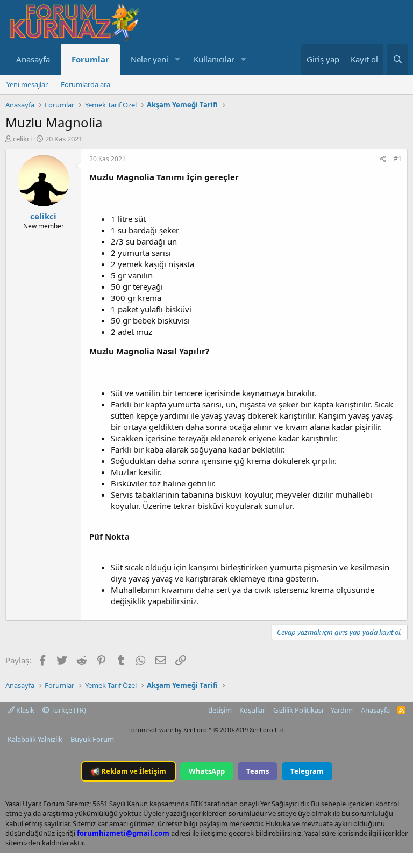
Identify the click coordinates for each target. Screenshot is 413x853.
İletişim (220, 710)
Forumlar (90, 59)
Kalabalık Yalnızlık (35, 739)
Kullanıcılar (214, 59)
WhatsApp (207, 771)
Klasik (24, 710)
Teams (257, 771)
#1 (398, 158)
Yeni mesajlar (27, 84)
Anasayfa (33, 59)
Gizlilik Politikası (298, 710)
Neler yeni (149, 59)
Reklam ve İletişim (128, 771)
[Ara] (397, 59)
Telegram (307, 771)
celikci (22, 139)
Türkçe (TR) (67, 710)
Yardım (342, 710)
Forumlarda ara (85, 84)
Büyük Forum (92, 739)
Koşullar (252, 710)
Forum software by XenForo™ (207, 730)
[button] (177, 59)
